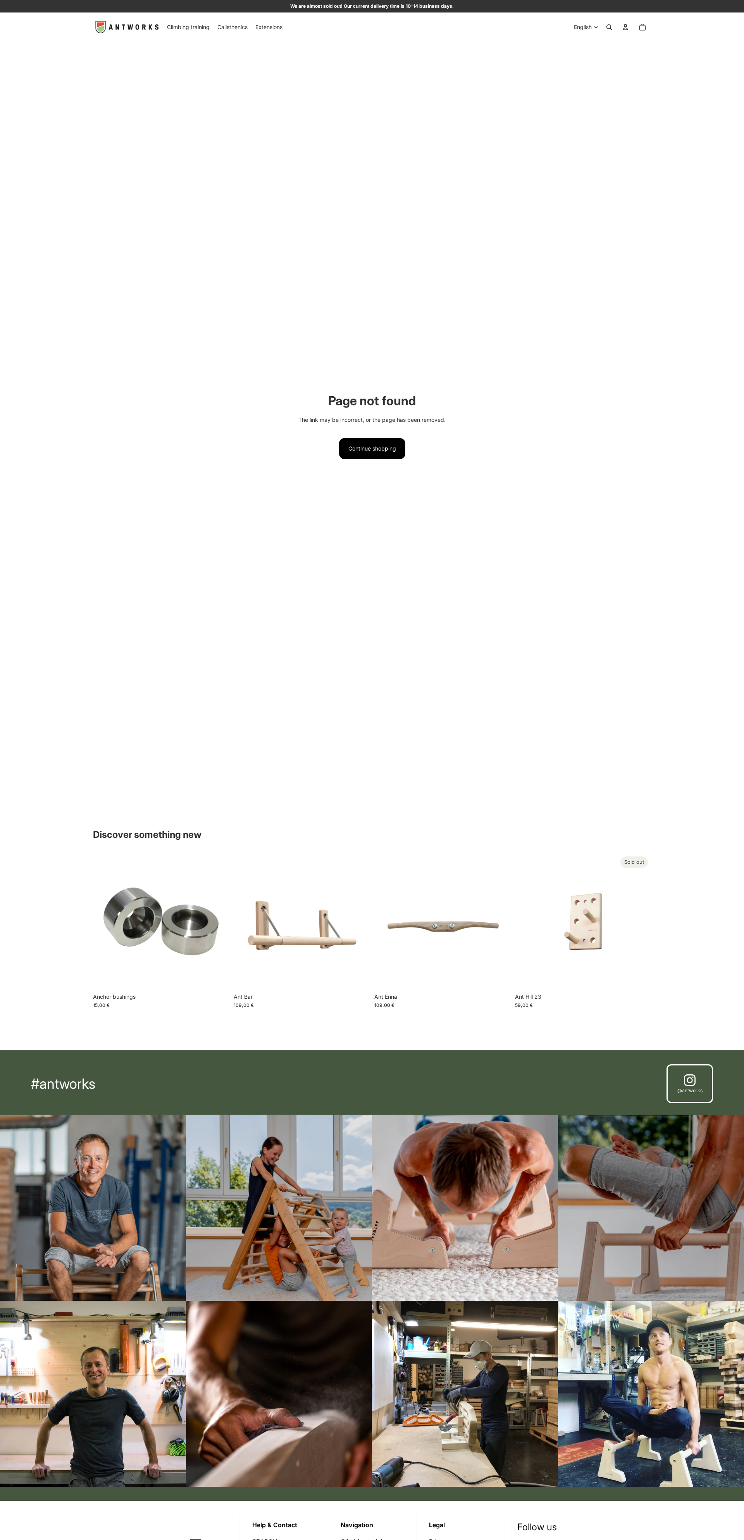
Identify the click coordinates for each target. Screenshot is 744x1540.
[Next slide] (498, 921)
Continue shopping (372, 448)
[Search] (609, 27)
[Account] (625, 27)
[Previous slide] (386, 921)
